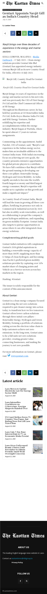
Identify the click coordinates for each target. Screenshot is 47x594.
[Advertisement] (23, 491)
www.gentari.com (19, 355)
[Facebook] (12, 33)
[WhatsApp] (24, 33)
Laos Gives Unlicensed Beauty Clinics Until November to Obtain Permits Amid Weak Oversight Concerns (16, 449)
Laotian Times (10, 25)
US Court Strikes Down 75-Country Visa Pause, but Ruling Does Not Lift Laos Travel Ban (18, 420)
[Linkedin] (30, 33)
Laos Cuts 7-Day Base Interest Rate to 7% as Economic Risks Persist (17, 434)
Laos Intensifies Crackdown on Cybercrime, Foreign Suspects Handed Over (16, 405)
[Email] (35, 33)
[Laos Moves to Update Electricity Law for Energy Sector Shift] (38, 392)
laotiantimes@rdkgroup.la (22, 558)
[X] (18, 33)
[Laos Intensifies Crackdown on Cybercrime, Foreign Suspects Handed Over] (38, 405)
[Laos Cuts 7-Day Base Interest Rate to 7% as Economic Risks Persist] (38, 435)
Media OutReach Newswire (12, 10)
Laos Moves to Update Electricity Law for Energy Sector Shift (18, 390)
